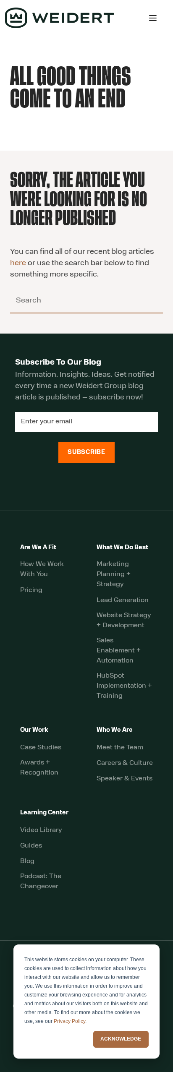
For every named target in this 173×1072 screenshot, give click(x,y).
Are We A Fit (38, 548)
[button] (153, 18)
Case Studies (40, 747)
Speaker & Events (124, 778)
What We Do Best (122, 548)
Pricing (31, 590)
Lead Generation (123, 600)
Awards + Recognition (39, 767)
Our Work (34, 730)
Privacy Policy (69, 1021)
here (18, 263)
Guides (31, 845)
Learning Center (44, 813)
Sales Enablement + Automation (119, 650)
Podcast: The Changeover (40, 881)
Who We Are (115, 730)
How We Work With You (42, 569)
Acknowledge (120, 1039)
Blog (27, 861)
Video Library (41, 830)
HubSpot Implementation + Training (124, 686)
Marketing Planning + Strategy (114, 574)
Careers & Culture (125, 763)
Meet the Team (120, 747)
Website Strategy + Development (124, 620)
